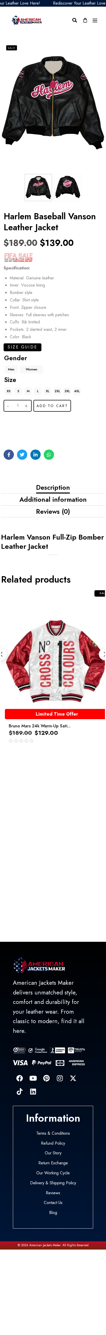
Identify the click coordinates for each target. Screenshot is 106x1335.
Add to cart (52, 405)
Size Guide (22, 347)
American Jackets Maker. (44, 1245)
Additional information (53, 499)
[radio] (11, 369)
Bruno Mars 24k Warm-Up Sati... (39, 726)
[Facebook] (19, 1078)
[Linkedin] (33, 1091)
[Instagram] (59, 1078)
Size (10, 379)
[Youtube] (33, 1078)
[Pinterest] (46, 1078)
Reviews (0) (53, 511)
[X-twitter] (73, 1078)
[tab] (53, 488)
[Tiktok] (19, 1091)
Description (53, 487)
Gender (15, 358)
